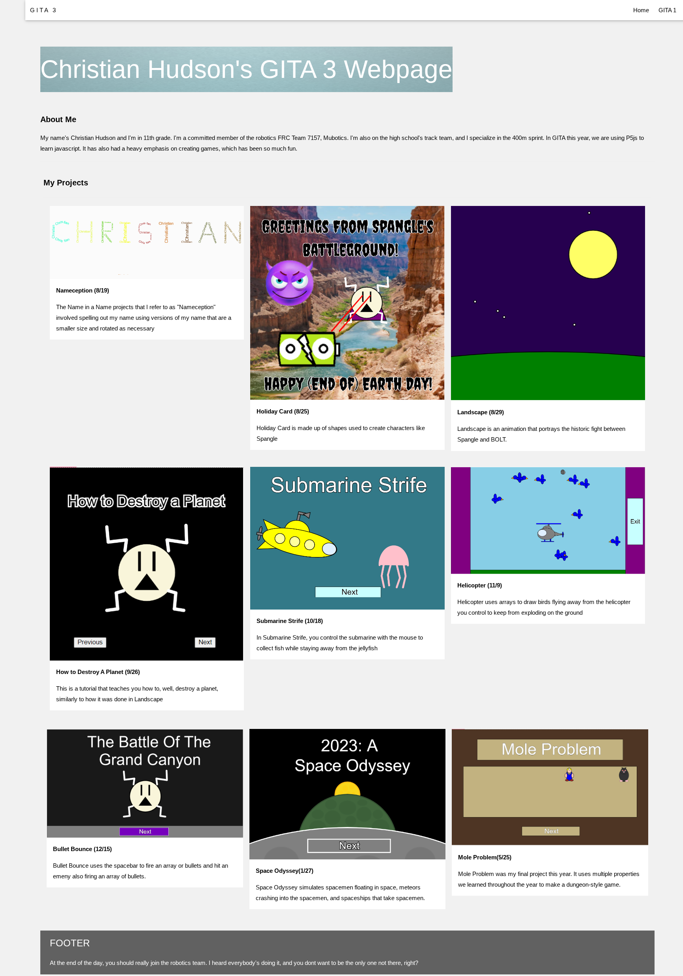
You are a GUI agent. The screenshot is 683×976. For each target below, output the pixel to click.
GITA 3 (43, 10)
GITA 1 (667, 10)
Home (641, 10)
